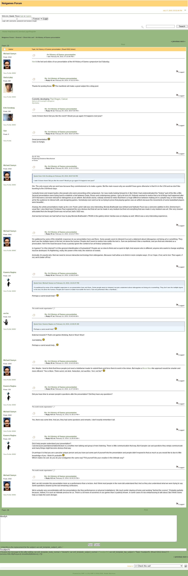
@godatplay (35, 103)
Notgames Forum (8, 37)
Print (123, 45)
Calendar (21, 32)
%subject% (103, 552)
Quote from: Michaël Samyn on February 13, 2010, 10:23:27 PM (56, 283)
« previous (175, 41)
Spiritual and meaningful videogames (43, 101)
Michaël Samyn (9, 54)
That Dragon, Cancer (59, 99)
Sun (5, 131)
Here (34, 62)
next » (182, 41)
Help (9, 32)
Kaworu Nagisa (9, 272)
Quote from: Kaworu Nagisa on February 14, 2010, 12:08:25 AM (56, 324)
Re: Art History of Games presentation (61, 78)
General (18, 37)
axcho (6, 313)
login (22, 16)
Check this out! (28, 37)
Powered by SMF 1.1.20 (81, 573)
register (28, 16)
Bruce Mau (146, 368)
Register (32, 32)
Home (4, 32)
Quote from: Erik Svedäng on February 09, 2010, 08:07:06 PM (56, 176)
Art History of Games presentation (48, 37)
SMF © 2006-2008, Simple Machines (102, 573)
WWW (14, 73)
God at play (8, 77)
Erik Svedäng (9, 108)
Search (14, 32)
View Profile (7, 73)
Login (27, 32)
